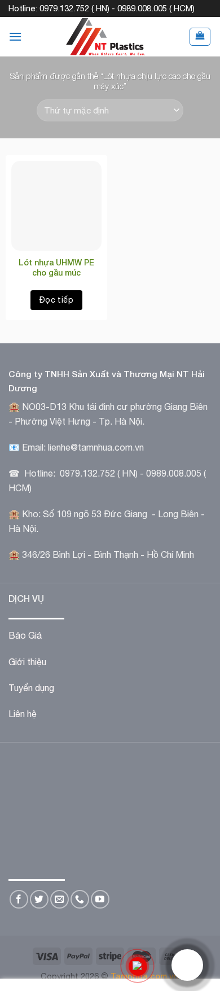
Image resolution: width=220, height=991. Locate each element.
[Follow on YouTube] (100, 899)
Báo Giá (25, 635)
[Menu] (15, 36)
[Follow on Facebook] (19, 899)
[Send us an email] (59, 899)
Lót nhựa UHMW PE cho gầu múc (56, 267)
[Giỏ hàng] (200, 37)
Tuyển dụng (31, 688)
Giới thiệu (27, 662)
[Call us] (80, 899)
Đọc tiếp (56, 299)
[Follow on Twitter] (39, 899)
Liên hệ (22, 714)
